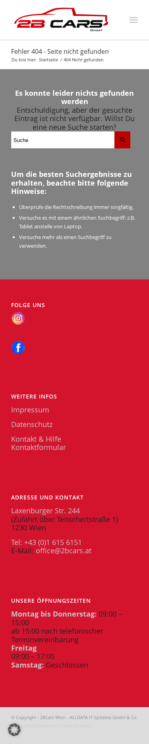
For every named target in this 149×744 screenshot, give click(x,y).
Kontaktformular (38, 447)
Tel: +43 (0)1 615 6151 (46, 542)
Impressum (30, 409)
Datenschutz (31, 424)
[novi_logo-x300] (61, 20)
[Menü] (134, 19)
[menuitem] (134, 19)
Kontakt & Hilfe (36, 439)
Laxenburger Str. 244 (45, 510)
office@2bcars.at (63, 550)
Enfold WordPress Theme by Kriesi (56, 726)
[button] (14, 730)
